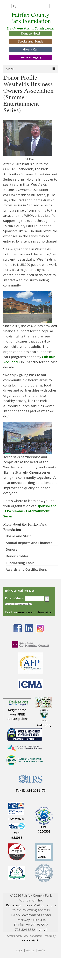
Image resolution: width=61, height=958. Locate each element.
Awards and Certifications (26, 569)
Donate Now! (30, 33)
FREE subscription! (17, 716)
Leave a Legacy (31, 57)
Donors (11, 549)
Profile (41, 950)
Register (30, 950)
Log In (19, 950)
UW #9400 (16, 819)
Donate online (17, 905)
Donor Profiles (17, 556)
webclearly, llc (30, 940)
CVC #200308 (43, 829)
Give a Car (30, 49)
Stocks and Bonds (30, 41)
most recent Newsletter (35, 612)
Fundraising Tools (20, 563)
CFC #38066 (16, 835)
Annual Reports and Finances (29, 543)
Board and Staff (18, 536)
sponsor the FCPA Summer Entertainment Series (29, 511)
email (43, 929)
